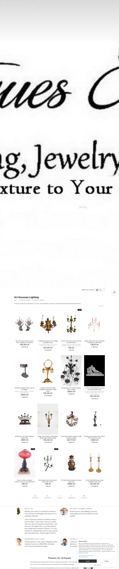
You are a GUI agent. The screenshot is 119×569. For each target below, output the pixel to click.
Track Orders (47, 498)
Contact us (19, 2)
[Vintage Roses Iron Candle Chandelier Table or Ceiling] (71, 370)
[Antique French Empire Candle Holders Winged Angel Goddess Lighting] (47, 419)
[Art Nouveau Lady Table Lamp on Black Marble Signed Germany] (94, 419)
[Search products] (114, 292)
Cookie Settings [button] (97, 565)
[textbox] (100, 290)
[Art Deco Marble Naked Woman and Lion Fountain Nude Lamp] (94, 370)
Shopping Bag (71, 498)
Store (4, 2)
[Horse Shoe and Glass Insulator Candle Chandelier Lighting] (71, 419)
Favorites (59, 498)
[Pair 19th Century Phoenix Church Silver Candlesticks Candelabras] (24, 323)
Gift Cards (83, 498)
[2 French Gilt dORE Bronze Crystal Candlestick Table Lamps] (94, 462)
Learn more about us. (83, 557)
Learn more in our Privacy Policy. (86, 555)
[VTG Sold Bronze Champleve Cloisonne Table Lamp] (71, 462)
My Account (35, 498)
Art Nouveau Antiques (25, 300)
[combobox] (100, 289)
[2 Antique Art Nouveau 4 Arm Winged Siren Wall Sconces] (47, 323)
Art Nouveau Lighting (38, 300)
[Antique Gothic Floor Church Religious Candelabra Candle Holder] (94, 323)
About (11, 2)
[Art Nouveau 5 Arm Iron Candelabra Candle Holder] (24, 419)
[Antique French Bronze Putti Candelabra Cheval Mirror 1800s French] (47, 370)
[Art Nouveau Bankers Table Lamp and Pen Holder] (24, 370)
